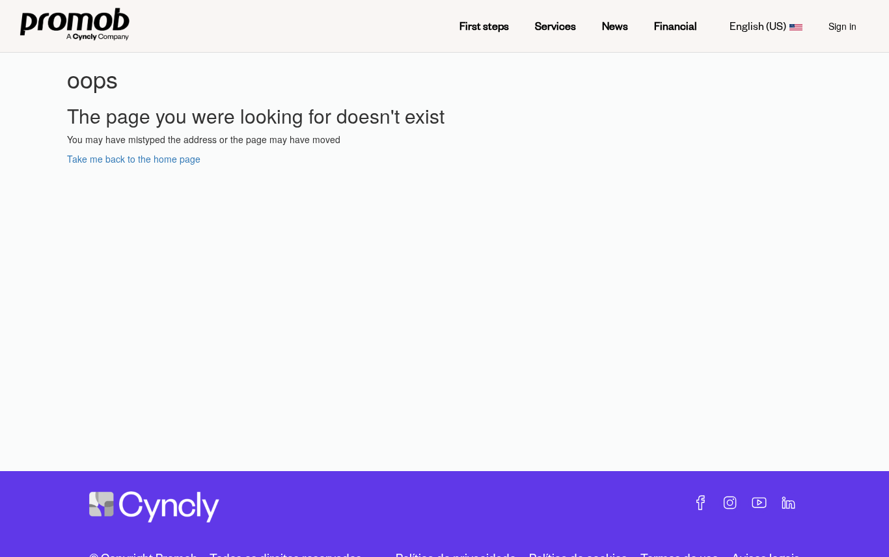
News (615, 26)
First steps (484, 26)
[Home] (75, 26)
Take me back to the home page (133, 158)
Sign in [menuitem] (842, 26)
